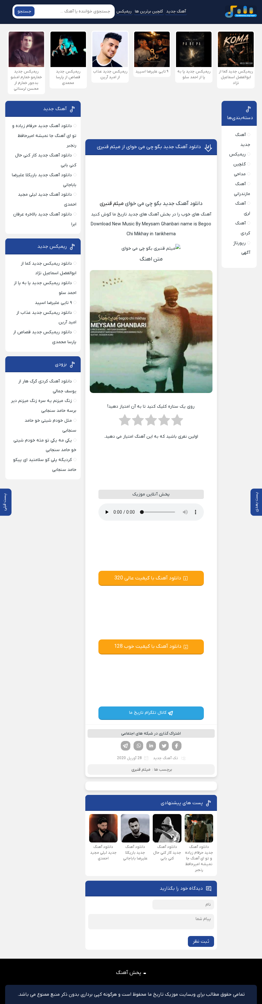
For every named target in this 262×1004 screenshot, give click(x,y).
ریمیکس (124, 11)
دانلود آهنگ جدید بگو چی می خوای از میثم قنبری (149, 147)
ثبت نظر (201, 941)
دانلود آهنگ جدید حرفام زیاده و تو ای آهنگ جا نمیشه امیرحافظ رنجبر (44, 136)
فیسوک (176, 746)
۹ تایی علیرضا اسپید (53, 303)
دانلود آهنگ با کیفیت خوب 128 (147, 646)
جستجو (24, 11)
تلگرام (125, 746)
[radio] (177, 422)
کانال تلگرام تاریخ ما (147, 713)
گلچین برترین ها (149, 11)
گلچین (239, 164)
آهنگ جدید (176, 11)
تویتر (164, 746)
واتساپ (138, 746)
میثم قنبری (112, 203)
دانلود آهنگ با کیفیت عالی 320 (147, 578)
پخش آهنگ (128, 973)
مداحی (240, 174)
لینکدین (151, 746)
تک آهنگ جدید (165, 758)
